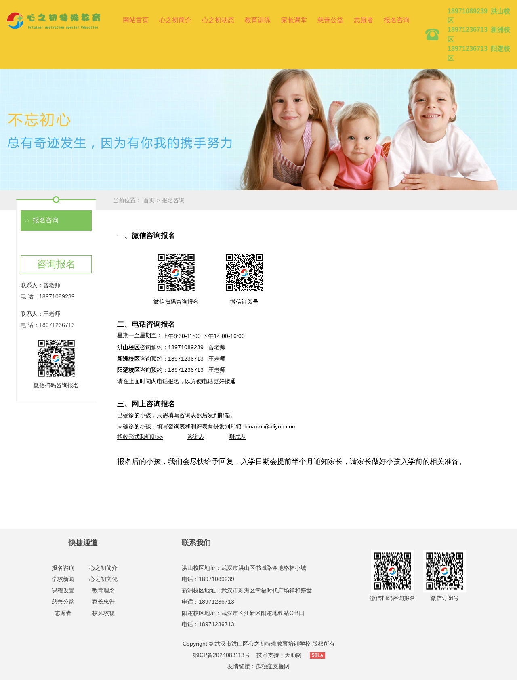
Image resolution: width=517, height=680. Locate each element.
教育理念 (103, 590)
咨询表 (195, 437)
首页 (149, 200)
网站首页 (136, 20)
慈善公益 (330, 20)
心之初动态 (218, 20)
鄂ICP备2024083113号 (221, 655)
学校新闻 (63, 579)
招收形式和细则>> (140, 437)
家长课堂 (294, 20)
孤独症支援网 (273, 666)
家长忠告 (103, 601)
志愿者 (363, 20)
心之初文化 (103, 579)
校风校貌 (103, 613)
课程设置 (63, 590)
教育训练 (258, 20)
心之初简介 (175, 20)
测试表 (237, 437)
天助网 (293, 655)
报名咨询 (397, 20)
